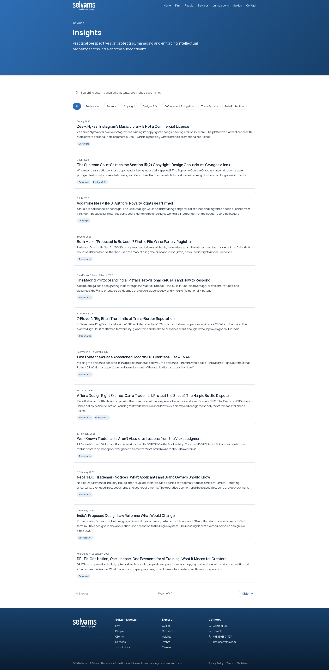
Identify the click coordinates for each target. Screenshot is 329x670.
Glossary (167, 631)
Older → (247, 593)
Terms (229, 663)
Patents (111, 106)
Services (203, 5)
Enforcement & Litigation (179, 106)
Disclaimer (242, 663)
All (77, 106)
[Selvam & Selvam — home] (84, 5)
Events (166, 642)
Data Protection (234, 106)
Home (167, 5)
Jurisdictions (221, 5)
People (189, 5)
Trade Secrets (209, 106)
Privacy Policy (216, 663)
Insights (166, 636)
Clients (119, 636)
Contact (251, 5)
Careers (167, 647)
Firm (177, 5)
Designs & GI (150, 106)
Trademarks (92, 106)
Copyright (129, 106)
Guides (237, 5)
